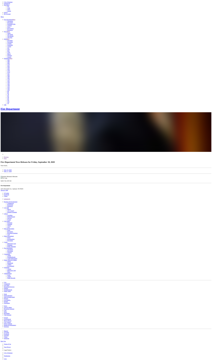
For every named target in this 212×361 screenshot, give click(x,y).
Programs (9, 222)
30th (8, 60)
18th (8, 78)
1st (8, 103)
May (8, 51)
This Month (10, 36)
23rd (8, 70)
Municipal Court (11, 243)
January (9, 57)
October (9, 43)
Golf (8, 234)
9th (8, 91)
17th (8, 79)
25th (8, 67)
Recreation (10, 231)
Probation (9, 245)
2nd (8, 102)
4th (8, 99)
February (9, 55)
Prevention (10, 22)
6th (8, 96)
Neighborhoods (11, 257)
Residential (10, 204)
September (10, 45)
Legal (8, 275)
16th (8, 81)
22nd (8, 72)
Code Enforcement (12, 258)
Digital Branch (11, 216)
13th (8, 85)
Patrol (8, 237)
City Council (10, 210)
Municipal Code (11, 270)
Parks (8, 230)
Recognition (10, 28)
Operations (10, 21)
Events (9, 219)
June (8, 49)
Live (8, 227)
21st (8, 73)
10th (8, 90)
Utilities (9, 264)
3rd (8, 100)
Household (10, 263)
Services (9, 218)
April (8, 52)
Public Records (11, 278)
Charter (9, 269)
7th (8, 94)
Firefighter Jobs (11, 24)
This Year (9, 37)
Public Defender (11, 246)
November (10, 42)
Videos (9, 225)
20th (8, 75)
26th (8, 66)
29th (8, 61)
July (8, 48)
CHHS (9, 255)
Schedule (9, 224)
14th (8, 84)
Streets (9, 261)
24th (8, 69)
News (8, 27)
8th (8, 93)
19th (8, 76)
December (10, 40)
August (9, 46)
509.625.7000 (4, 190)
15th (8, 82)
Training (9, 25)
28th (8, 63)
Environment (10, 266)
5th (8, 97)
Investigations (10, 239)
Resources (10, 30)
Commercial (10, 203)
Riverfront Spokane (12, 233)
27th (8, 64)
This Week (10, 34)
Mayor (9, 209)
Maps (8, 272)
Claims (9, 276)
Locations (9, 215)
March (9, 54)
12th (8, 87)
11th (8, 88)
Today (9, 33)
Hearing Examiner (12, 212)
